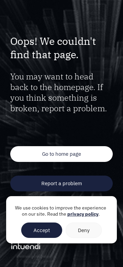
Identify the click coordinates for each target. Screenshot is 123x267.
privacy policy (82, 214)
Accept (41, 230)
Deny (84, 230)
